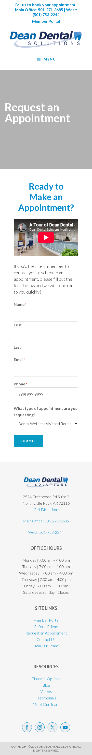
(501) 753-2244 (46, 14)
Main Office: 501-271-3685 (46, 520)
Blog (46, 685)
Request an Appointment (46, 633)
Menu (50, 59)
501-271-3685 (50, 9)
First (18, 325)
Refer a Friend (46, 626)
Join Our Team (46, 645)
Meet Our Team (46, 704)
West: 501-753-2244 (46, 532)
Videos (46, 691)
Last (17, 347)
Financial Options (46, 678)
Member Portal (46, 21)
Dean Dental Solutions (46, 39)
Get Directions (46, 509)
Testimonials (46, 697)
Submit (28, 441)
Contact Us (46, 639)
